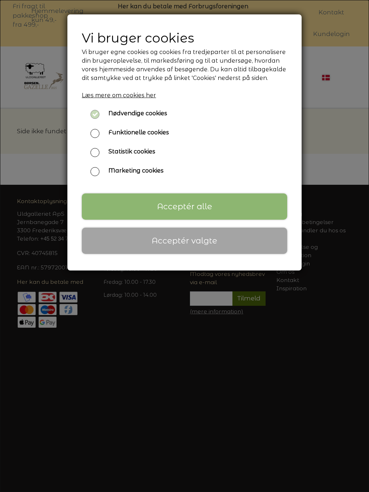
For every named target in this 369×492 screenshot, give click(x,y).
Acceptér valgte (184, 241)
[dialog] (184, 246)
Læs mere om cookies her (119, 95)
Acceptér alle (184, 206)
